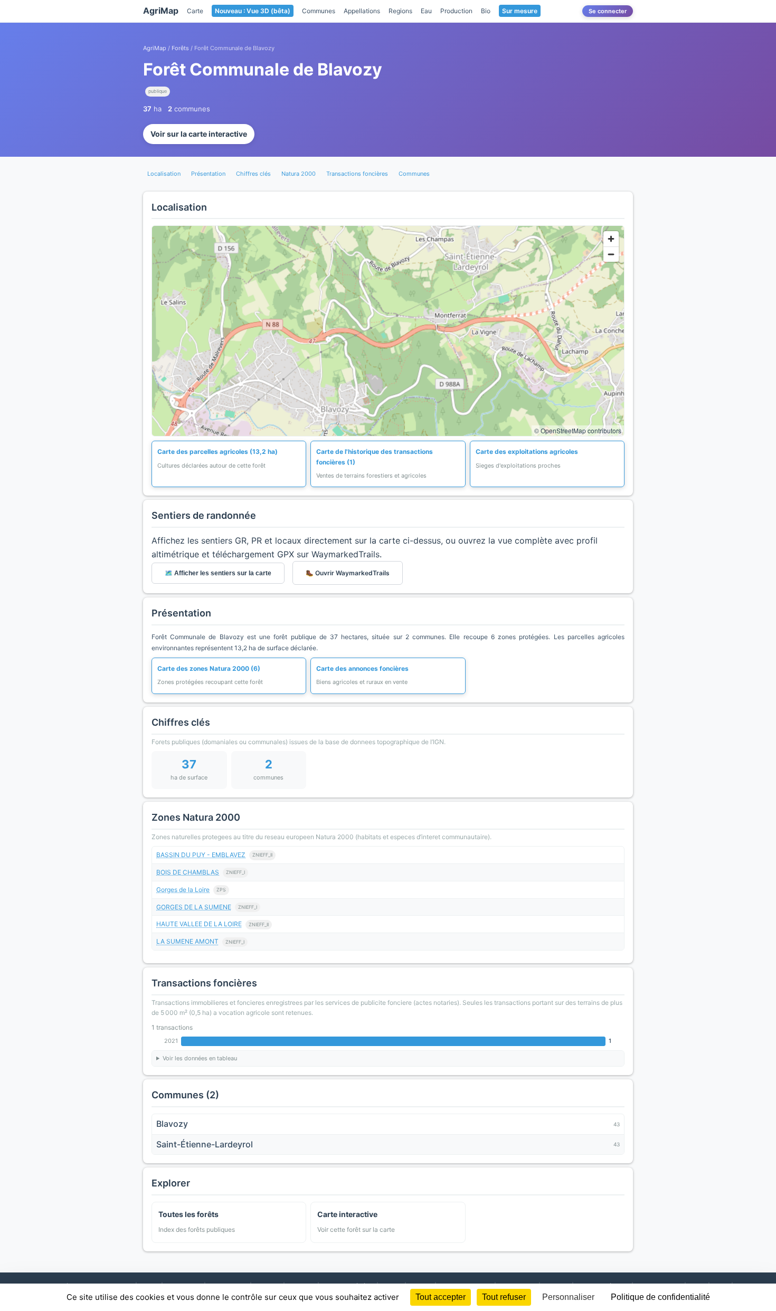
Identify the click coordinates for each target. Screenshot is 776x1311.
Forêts (180, 48)
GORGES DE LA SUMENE (193, 907)
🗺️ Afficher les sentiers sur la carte (218, 573)
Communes (318, 11)
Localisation (164, 173)
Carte (195, 11)
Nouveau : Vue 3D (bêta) (252, 11)
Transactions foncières (357, 173)
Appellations (362, 11)
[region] (388, 331)
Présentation (208, 173)
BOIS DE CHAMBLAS (187, 872)
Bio (485, 11)
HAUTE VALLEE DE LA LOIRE (199, 924)
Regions (400, 11)
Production (456, 11)
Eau (426, 11)
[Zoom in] (611, 238)
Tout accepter (440, 1297)
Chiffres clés (253, 173)
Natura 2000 (298, 173)
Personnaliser (568, 1297)
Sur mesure (519, 11)
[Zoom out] (611, 254)
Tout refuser (504, 1297)
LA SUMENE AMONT (187, 941)
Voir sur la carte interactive (198, 133)
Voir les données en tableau (200, 1058)
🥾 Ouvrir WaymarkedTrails (348, 573)
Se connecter (608, 11)
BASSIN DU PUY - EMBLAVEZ (200, 855)
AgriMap (160, 10)
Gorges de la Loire (183, 890)
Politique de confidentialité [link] (660, 1297)
